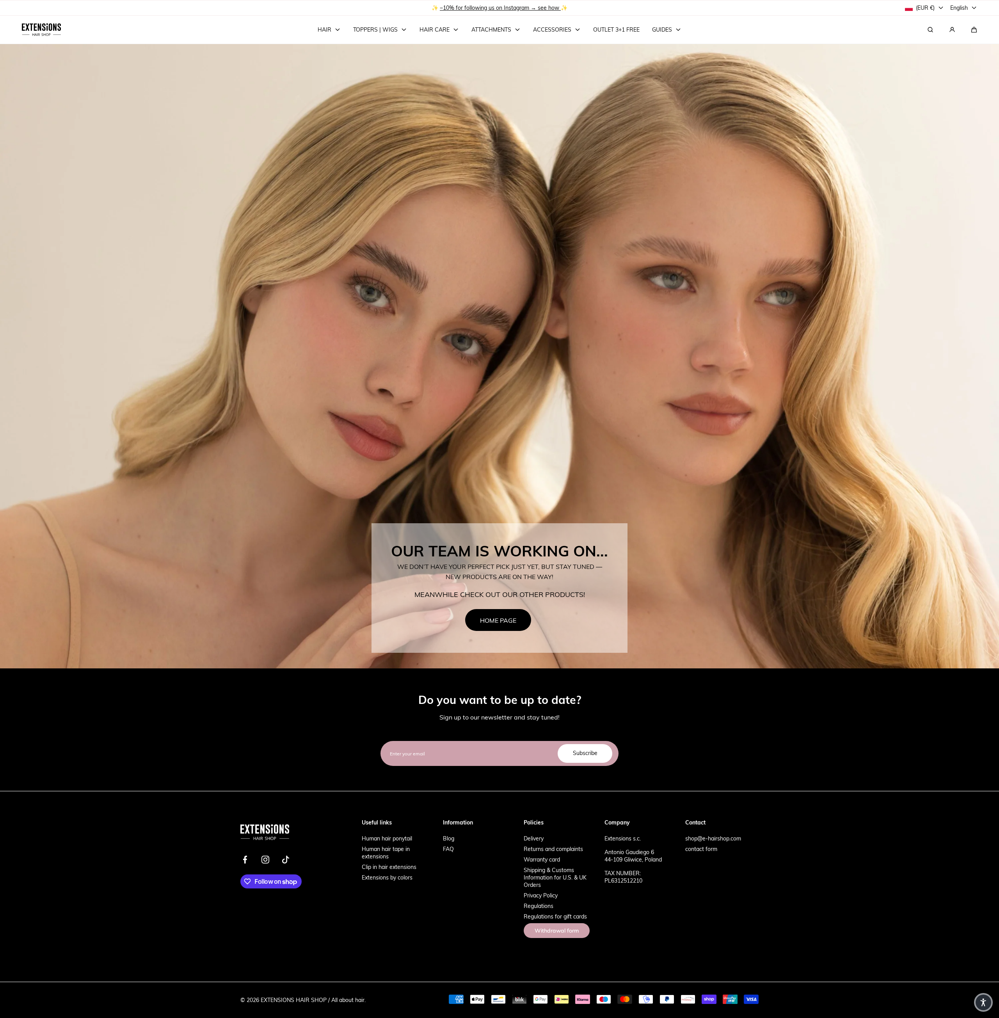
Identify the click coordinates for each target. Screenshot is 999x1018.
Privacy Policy (541, 895)
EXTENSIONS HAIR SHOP (294, 1000)
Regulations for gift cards (555, 916)
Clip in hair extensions (389, 867)
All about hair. (348, 1000)
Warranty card (542, 859)
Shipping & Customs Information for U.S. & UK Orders (555, 877)
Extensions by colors (387, 877)
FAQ (448, 849)
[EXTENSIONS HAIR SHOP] (41, 29)
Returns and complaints (553, 849)
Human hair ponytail (387, 838)
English (959, 7)
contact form (701, 849)
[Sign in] (952, 30)
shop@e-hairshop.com (713, 838)
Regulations (538, 906)
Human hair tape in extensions (386, 852)
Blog (448, 838)
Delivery (534, 838)
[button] (974, 30)
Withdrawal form (557, 930)
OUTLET (475, 7)
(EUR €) (925, 7)
